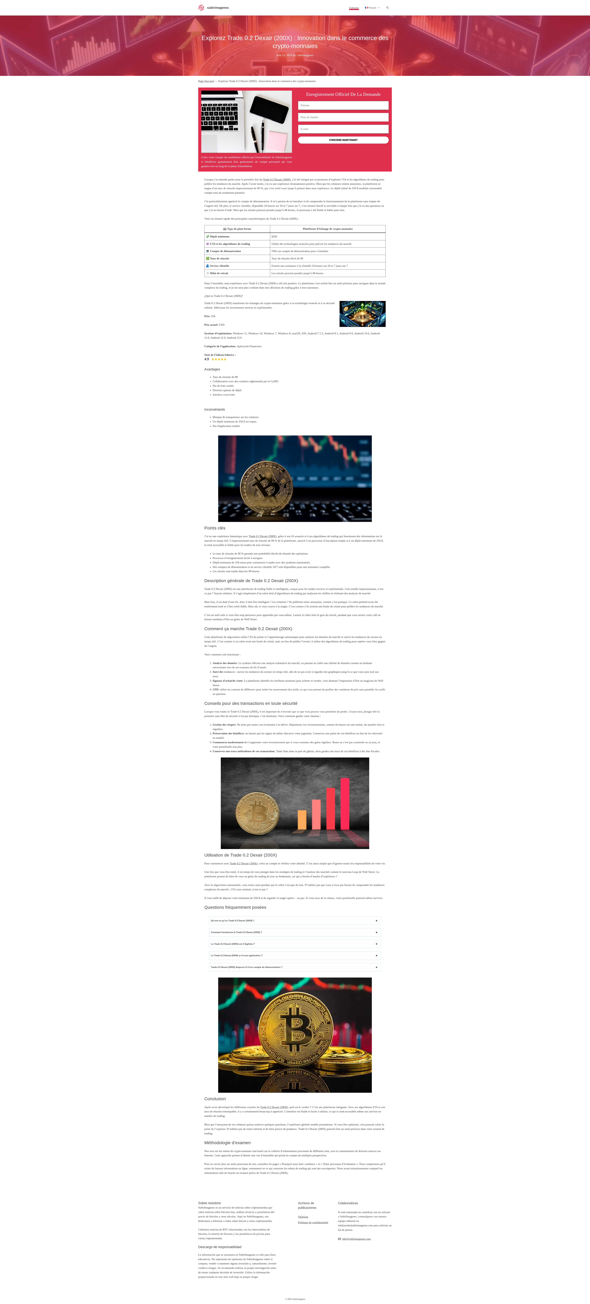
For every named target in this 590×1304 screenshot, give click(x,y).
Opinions (303, 1216)
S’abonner (354, 7)
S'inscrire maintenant (343, 140)
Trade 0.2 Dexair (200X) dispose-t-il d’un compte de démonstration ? (247, 967)
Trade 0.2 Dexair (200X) (277, 179)
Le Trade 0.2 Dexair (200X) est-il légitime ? (233, 944)
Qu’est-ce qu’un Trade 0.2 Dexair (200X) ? (232, 920)
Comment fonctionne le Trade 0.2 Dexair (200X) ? (236, 932)
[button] (387, 7)
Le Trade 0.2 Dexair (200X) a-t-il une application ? (237, 955)
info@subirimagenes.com (356, 1238)
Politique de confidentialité (313, 1222)
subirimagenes (218, 7)
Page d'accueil (206, 81)
